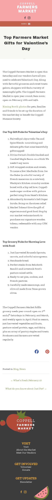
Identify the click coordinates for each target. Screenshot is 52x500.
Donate (26, 469)
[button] (24, 24)
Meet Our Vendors (26, 452)
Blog (15, 369)
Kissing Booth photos (15, 106)
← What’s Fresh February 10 (26, 380)
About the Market (26, 449)
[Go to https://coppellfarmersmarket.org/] (26, 427)
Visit (26, 446)
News (22, 369)
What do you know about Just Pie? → (26, 388)
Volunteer (26, 466)
